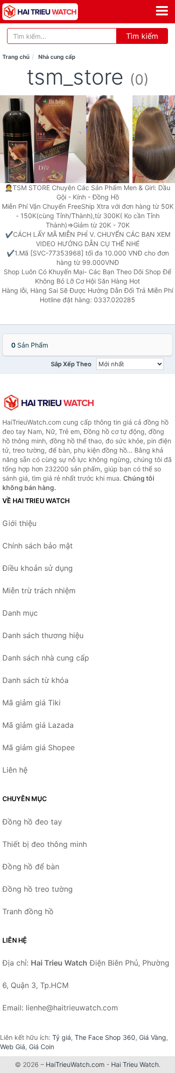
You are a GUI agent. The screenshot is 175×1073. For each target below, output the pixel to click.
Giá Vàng (152, 1037)
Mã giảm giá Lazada (38, 725)
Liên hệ (15, 770)
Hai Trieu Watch (135, 1064)
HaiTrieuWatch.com (75, 1064)
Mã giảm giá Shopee (38, 747)
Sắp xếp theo (71, 364)
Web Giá (12, 1047)
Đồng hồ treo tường (37, 889)
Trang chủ (15, 56)
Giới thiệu (19, 523)
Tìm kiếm (142, 36)
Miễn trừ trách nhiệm (39, 590)
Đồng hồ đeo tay (32, 821)
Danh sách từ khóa (35, 680)
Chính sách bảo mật (37, 545)
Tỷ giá (61, 1037)
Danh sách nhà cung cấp (45, 657)
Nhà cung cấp (57, 56)
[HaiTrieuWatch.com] (54, 11)
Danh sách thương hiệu (43, 635)
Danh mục (20, 613)
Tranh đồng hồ (28, 911)
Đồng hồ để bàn (30, 866)
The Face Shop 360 (105, 1037)
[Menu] (162, 11)
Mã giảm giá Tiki (31, 702)
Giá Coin (41, 1047)
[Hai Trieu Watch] (49, 402)
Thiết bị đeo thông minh (44, 844)
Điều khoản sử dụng (37, 568)
